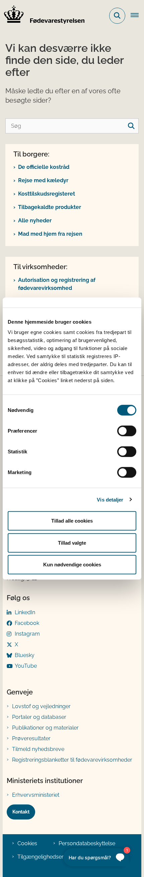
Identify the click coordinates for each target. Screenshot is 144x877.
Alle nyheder (35, 220)
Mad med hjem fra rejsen (50, 234)
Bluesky (24, 655)
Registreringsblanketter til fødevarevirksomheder (72, 760)
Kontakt (20, 811)
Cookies (27, 843)
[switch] (126, 431)
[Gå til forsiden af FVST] (42, 15)
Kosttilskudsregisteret (46, 194)
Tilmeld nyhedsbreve (38, 749)
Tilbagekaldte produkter (49, 207)
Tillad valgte (72, 542)
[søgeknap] (131, 125)
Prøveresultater (31, 738)
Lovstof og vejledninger (41, 706)
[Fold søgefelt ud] (117, 16)
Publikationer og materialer (45, 728)
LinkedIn (25, 612)
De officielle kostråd (43, 167)
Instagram (27, 634)
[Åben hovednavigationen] (137, 16)
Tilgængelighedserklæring (49, 857)
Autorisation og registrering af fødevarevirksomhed (56, 284)
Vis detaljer (110, 499)
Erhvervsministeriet (35, 795)
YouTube (26, 666)
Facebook (27, 623)
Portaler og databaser (39, 717)
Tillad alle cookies (72, 521)
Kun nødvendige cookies (72, 564)
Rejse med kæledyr (43, 180)
